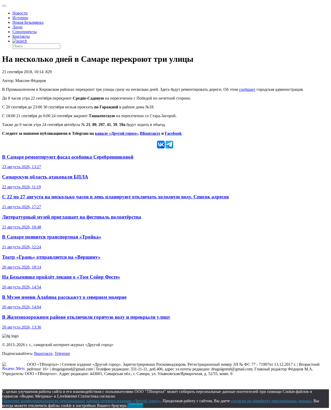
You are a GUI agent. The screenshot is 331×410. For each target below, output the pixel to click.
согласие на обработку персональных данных (271, 401)
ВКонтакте (150, 133)
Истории (20, 18)
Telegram (62, 353)
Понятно (135, 405)
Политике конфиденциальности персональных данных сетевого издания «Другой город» (81, 401)
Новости (20, 13)
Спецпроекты (24, 31)
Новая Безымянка (27, 22)
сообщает (247, 89)
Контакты (21, 36)
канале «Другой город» (116, 133)
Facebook (173, 133)
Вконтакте (43, 353)
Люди (17, 27)
